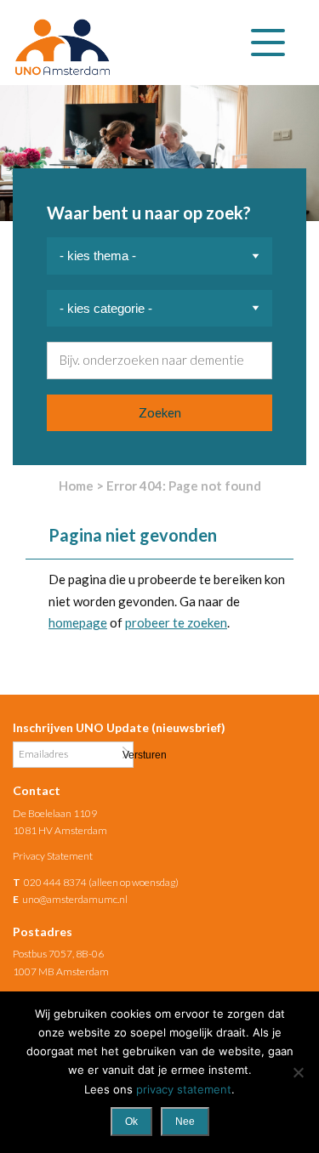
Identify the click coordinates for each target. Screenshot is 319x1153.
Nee (185, 1121)
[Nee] (297, 1072)
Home (76, 485)
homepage (77, 622)
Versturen (125, 753)
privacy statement (183, 1089)
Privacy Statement (53, 855)
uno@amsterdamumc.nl (75, 899)
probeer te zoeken (176, 622)
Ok (131, 1121)
